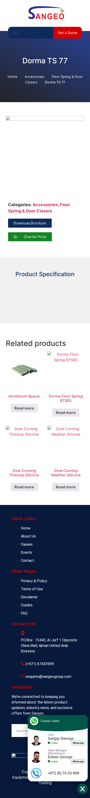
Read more (24, 408)
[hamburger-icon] (15, 33)
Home (12, 77)
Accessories (34, 77)
